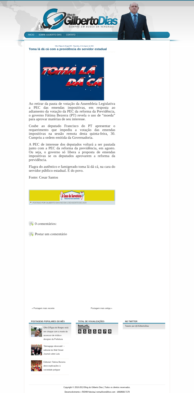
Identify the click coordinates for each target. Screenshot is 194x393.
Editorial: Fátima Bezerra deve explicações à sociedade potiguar (54, 366)
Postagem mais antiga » (101, 308)
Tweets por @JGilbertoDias (137, 326)
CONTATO (70, 35)
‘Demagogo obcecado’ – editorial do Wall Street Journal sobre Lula (54, 350)
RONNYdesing (88, 392)
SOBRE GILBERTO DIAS (50, 35)
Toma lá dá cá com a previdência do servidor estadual (68, 49)
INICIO (31, 35)
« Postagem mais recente (43, 308)
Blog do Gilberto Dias (93, 387)
